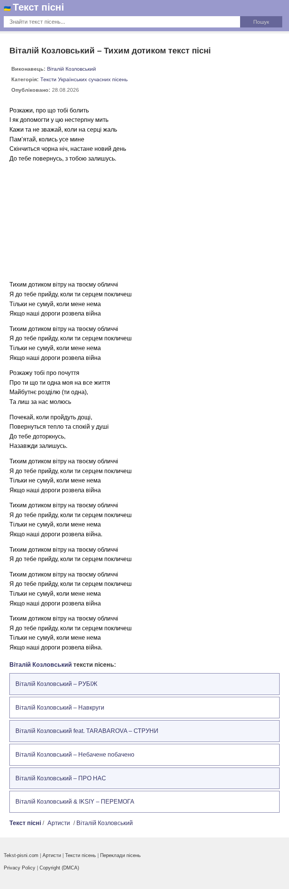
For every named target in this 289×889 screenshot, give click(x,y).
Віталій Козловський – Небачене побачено (74, 754)
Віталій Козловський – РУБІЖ (56, 684)
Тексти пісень (80, 855)
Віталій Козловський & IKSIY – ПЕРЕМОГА (74, 801)
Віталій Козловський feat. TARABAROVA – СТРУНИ (86, 731)
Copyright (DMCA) (59, 868)
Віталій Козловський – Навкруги (59, 707)
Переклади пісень (120, 855)
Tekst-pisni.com (21, 855)
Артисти (58, 823)
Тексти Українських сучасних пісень (84, 79)
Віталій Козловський (71, 69)
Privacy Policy (19, 868)
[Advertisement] (144, 221)
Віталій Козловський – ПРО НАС (60, 778)
